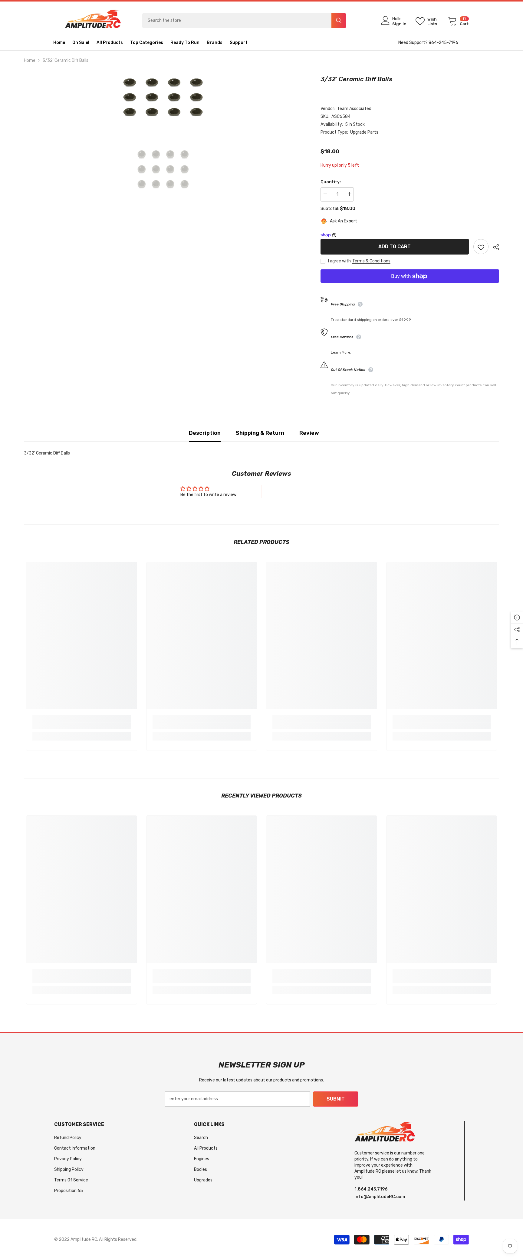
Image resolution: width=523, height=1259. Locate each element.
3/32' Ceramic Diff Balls (356, 79)
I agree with (339, 261)
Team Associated (354, 108)
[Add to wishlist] (480, 247)
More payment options (410, 287)
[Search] (244, 20)
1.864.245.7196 (370, 1189)
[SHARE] (493, 247)
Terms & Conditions (371, 261)
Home (29, 60)
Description (205, 433)
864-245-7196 (443, 42)
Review (309, 433)
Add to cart (394, 246)
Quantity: (331, 182)
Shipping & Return (260, 433)
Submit (336, 1099)
